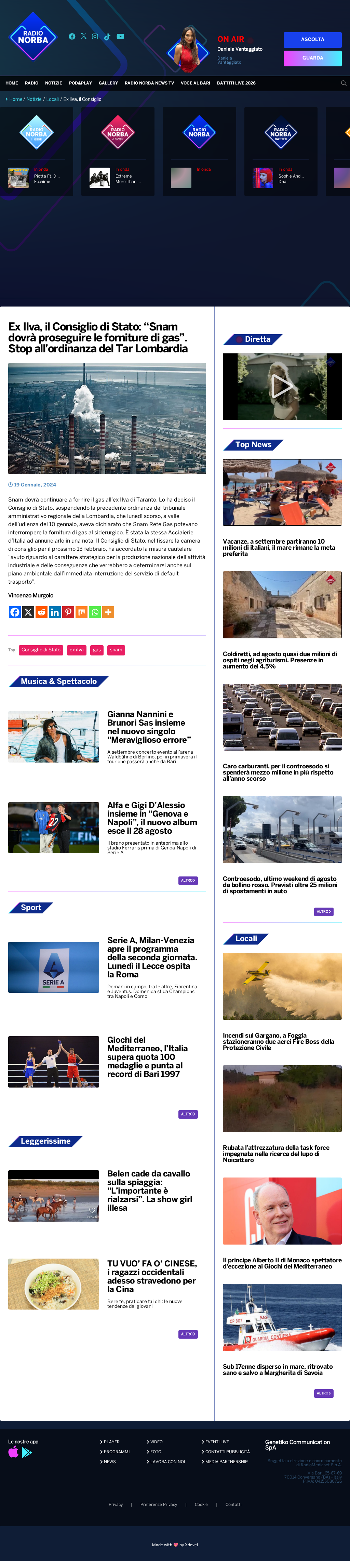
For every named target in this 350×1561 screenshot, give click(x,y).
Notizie (53, 83)
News (109, 1462)
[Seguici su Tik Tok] (107, 37)
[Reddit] (42, 612)
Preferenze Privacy (158, 1505)
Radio (31, 83)
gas (97, 650)
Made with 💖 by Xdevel (175, 1545)
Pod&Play (80, 83)
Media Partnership (226, 1462)
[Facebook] (15, 612)
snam (116, 650)
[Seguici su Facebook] (72, 37)
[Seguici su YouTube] (120, 37)
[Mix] (82, 612)
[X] (28, 612)
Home (11, 83)
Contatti (234, 1505)
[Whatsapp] (95, 612)
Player (111, 1442)
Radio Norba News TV (149, 83)
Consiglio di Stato (41, 650)
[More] (108, 612)
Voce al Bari (195, 83)
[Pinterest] (68, 612)
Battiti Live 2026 (236, 83)
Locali (52, 99)
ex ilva (77, 650)
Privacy (116, 1505)
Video (156, 1442)
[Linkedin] (55, 612)
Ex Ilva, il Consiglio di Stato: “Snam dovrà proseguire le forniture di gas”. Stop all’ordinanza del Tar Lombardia (97, 338)
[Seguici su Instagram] (95, 37)
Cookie (201, 1505)
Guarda (312, 58)
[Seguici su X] (83, 37)
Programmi (116, 1452)
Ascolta (312, 40)
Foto (155, 1452)
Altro (187, 880)
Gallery (108, 83)
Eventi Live (216, 1442)
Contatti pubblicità (227, 1452)
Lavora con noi (167, 1462)
